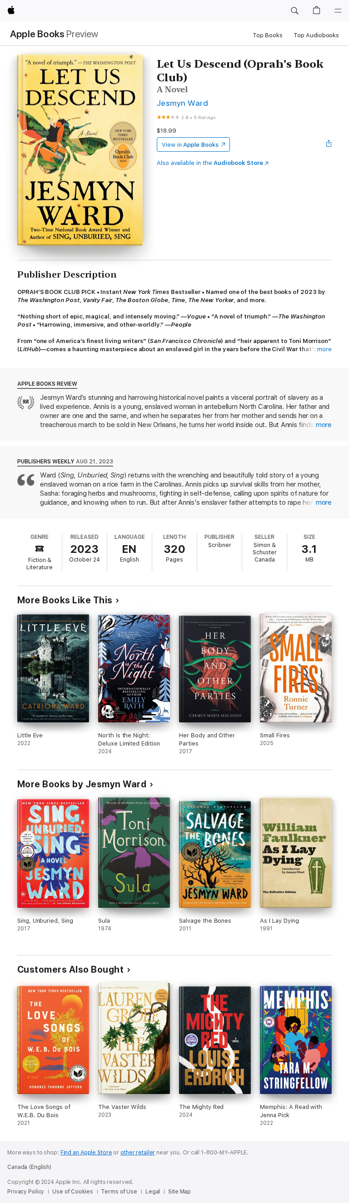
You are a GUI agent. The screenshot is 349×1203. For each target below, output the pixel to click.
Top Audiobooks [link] (316, 35)
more (324, 349)
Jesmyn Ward (182, 103)
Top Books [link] (268, 35)
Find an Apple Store (86, 1152)
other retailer (137, 1152)
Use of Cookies (72, 1191)
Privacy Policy (25, 1191)
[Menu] (338, 11)
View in (190, 144)
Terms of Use (119, 1191)
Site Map (179, 1191)
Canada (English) (29, 1167)
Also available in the (210, 162)
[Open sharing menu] (329, 144)
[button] (294, 11)
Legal (152, 1191)
